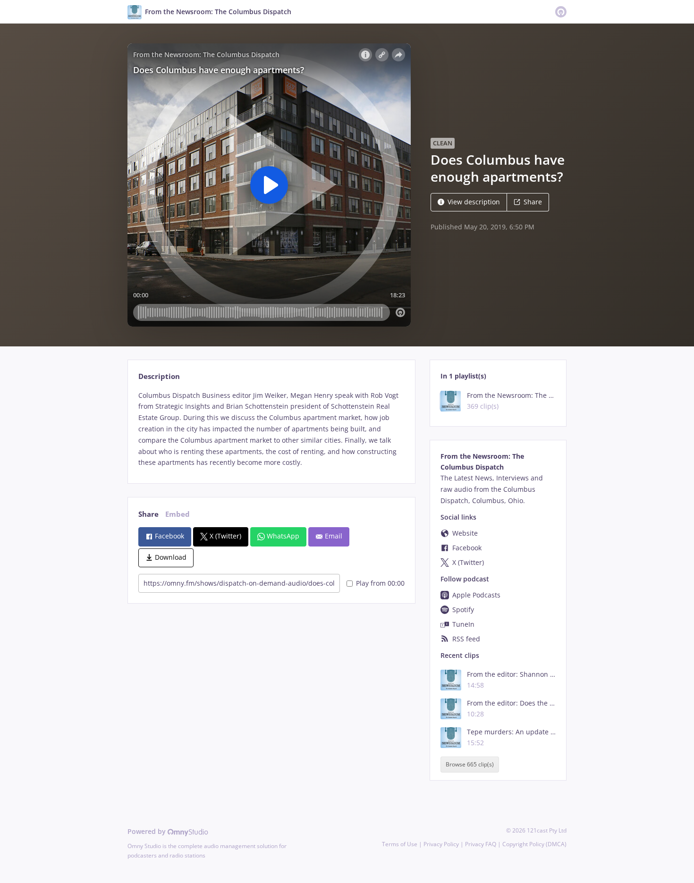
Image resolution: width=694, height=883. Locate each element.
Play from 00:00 (380, 583)
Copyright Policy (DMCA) (534, 844)
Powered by (147, 831)
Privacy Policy (441, 844)
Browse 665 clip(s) (470, 764)
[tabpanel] (271, 429)
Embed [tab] (177, 514)
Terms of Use (399, 844)
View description (474, 201)
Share (533, 201)
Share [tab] (148, 514)
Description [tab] (159, 376)
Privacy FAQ (480, 844)
